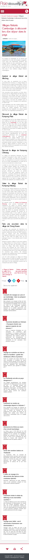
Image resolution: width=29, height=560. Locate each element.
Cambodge (13, 122)
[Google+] (18, 282)
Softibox (22, 557)
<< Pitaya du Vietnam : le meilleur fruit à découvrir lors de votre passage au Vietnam (8, 273)
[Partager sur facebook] (9, 282)
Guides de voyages (12, 16)
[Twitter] (14, 282)
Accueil (4, 16)
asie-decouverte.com (19, 556)
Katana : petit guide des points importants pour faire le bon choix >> (21, 272)
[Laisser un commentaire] (26, 281)
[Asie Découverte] (14, 4)
